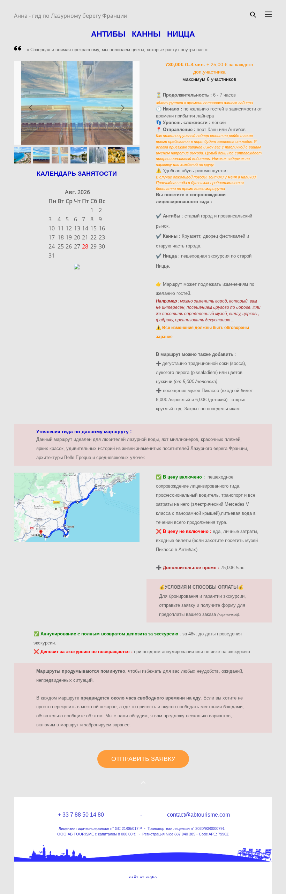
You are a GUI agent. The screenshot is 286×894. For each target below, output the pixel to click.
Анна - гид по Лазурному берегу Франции (70, 15)
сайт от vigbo (143, 877)
